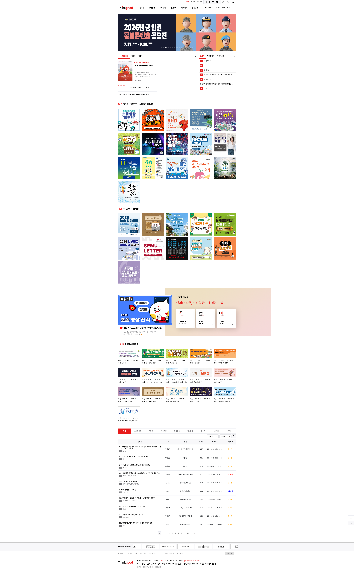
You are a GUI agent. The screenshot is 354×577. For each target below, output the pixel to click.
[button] (161, 47)
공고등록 (186, 1)
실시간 (202, 56)
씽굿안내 (195, 8)
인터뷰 (140, 56)
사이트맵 (180, 553)
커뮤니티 (184, 8)
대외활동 (152, 8)
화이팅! (216, 70)
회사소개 (120, 553)
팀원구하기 (211, 56)
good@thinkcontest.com (191, 561)
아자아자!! (216, 61)
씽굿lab (173, 8)
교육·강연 (162, 8)
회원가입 (199, 1)
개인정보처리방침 (140, 553)
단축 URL (230, 553)
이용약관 (129, 553)
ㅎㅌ (216, 88)
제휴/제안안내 (169, 553)
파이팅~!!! (216, 79)
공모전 (141, 8)
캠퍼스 (133, 56)
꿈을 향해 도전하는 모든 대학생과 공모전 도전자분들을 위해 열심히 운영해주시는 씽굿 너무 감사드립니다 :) (216, 75)
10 (188, 533)
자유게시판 (221, 56)
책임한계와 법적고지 (155, 553)
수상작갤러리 (124, 56)
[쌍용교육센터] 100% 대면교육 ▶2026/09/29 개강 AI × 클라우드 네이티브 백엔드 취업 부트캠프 (216, 84)
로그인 (193, 1)
